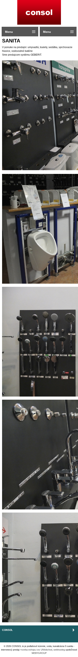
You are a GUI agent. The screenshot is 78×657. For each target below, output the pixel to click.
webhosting (59, 649)
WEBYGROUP (39, 653)
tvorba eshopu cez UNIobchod (36, 649)
